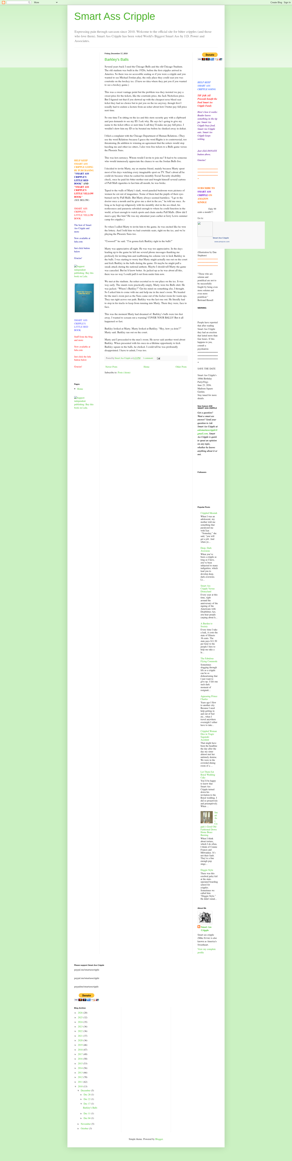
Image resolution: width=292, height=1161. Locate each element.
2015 (80, 1063)
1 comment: (148, 358)
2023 (80, 1026)
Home (146, 366)
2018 (80, 1049)
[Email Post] (158, 358)
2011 (80, 1081)
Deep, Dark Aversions (206, 549)
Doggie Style (207, 870)
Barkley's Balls (117, 59)
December (86, 1090)
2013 (80, 1072)
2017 (80, 1054)
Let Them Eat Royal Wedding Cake (208, 774)
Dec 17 (87, 1103)
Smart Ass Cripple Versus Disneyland (208, 588)
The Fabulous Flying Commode (209, 660)
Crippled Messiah (209, 513)
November (86, 1123)
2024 (80, 1022)
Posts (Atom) (124, 372)
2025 (80, 1017)
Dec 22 (87, 1099)
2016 (80, 1058)
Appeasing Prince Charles (209, 698)
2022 (80, 1031)
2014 (80, 1068)
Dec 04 (87, 1118)
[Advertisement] (84, 103)
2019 (80, 1044)
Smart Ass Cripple (114, 16)
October (85, 1128)
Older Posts (181, 366)
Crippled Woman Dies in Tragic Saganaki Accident (209, 735)
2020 (80, 1040)
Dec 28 (87, 1094)
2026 (80, 1012)
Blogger (159, 1139)
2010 (80, 1086)
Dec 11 (87, 1113)
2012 (80, 1077)
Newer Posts (111, 366)
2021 (80, 1035)
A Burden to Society (206, 625)
